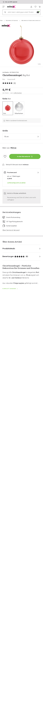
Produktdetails (9, 248)
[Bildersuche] (37, 12)
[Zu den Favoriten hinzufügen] (5, 156)
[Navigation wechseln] (3, 7)
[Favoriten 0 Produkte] (35, 7)
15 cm (6, 136)
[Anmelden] (31, 7)
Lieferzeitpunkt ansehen (16, 183)
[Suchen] (5, 12)
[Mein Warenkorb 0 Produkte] (40, 7)
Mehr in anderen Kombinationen (16, 120)
